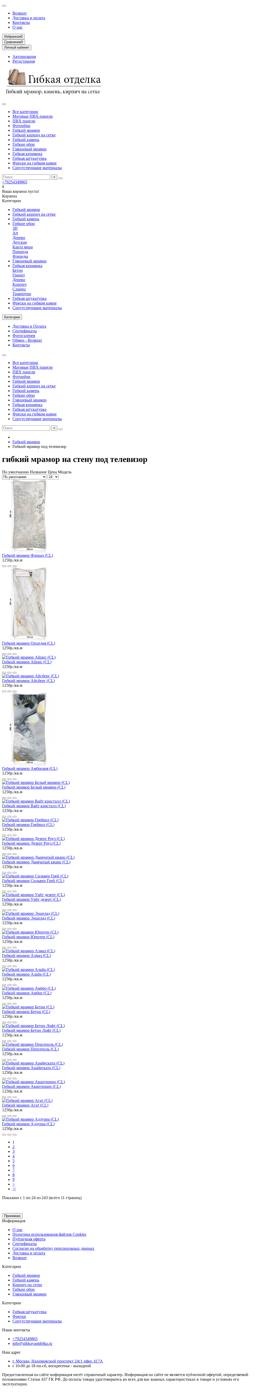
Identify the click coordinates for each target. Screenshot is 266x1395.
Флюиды (20, 256)
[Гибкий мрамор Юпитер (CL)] (30, 932)
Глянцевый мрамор (29, 149)
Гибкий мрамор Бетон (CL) (26, 1011)
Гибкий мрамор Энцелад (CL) (28, 918)
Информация (13, 1221)
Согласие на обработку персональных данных (53, 1248)
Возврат (19, 13)
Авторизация (24, 56)
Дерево (18, 237)
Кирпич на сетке (27, 1284)
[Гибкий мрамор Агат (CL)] (27, 1100)
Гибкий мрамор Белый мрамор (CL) (33, 787)
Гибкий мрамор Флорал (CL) (27, 555)
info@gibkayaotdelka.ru (32, 1343)
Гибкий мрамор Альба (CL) (26, 974)
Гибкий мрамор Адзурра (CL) (28, 1124)
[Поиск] (60, 178)
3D (15, 228)
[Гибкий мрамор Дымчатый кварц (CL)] (38, 857)
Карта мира (22, 247)
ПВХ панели (23, 121)
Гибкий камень (25, 139)
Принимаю (12, 1216)
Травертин (21, 294)
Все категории (25, 111)
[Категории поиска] (4, 104)
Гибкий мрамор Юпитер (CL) (28, 937)
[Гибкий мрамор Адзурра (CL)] (30, 1119)
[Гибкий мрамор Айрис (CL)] (29, 657)
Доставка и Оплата (29, 326)
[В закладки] (9, 566)
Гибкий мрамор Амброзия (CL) (29, 768)
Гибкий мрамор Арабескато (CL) (31, 1068)
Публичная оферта (28, 1239)
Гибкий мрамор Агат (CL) (25, 1105)
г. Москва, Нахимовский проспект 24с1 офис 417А (57, 1361)
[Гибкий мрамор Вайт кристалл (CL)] (36, 801)
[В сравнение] (14, 566)
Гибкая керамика (27, 153)
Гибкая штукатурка (29, 158)
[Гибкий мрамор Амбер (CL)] (29, 988)
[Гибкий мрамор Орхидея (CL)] (28, 638)
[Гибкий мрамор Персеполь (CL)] (32, 1044)
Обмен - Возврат (27, 340)
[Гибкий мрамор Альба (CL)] (28, 969)
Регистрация (23, 61)
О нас (17, 27)
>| (14, 1189)
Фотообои (21, 125)
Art (15, 233)
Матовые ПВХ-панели (32, 116)
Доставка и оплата (28, 18)
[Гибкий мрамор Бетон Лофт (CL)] (33, 1025)
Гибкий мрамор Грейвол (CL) (28, 824)
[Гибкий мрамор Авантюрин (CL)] (33, 1082)
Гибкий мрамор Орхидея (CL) (28, 643)
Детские (19, 242)
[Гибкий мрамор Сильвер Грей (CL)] (35, 876)
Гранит (18, 275)
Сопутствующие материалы (37, 168)
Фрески (19, 1316)
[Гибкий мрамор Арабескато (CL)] (33, 1063)
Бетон (17, 270)
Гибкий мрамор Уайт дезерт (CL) (31, 899)
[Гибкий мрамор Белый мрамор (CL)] (36, 782)
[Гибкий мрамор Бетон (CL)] (28, 1007)
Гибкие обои (23, 144)
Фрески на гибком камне (34, 163)
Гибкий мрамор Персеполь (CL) (30, 1049)
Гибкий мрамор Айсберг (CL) (28, 680)
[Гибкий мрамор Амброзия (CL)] (28, 764)
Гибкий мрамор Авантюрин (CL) (31, 1086)
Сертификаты (24, 331)
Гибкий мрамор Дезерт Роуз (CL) (31, 843)
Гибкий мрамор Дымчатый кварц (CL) (36, 862)
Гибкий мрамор (26, 130)
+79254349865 (14, 182)
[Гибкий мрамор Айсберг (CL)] (30, 676)
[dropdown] (4, 5)
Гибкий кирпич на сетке (34, 135)
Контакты (21, 22)
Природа (20, 251)
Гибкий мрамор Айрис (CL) (26, 662)
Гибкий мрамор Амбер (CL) (26, 993)
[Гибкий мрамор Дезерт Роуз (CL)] (33, 838)
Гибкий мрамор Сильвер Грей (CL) (33, 880)
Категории (11, 1266)
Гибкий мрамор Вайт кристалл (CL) (34, 806)
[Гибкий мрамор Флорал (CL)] (28, 550)
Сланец (19, 289)
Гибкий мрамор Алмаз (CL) (26, 955)
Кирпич (19, 284)
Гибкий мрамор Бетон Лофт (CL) (31, 1030)
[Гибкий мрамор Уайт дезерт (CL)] (33, 894)
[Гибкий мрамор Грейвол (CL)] (30, 820)
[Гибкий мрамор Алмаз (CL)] (28, 951)
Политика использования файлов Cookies (49, 1234)
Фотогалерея (23, 335)
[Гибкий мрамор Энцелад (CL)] (30, 913)
